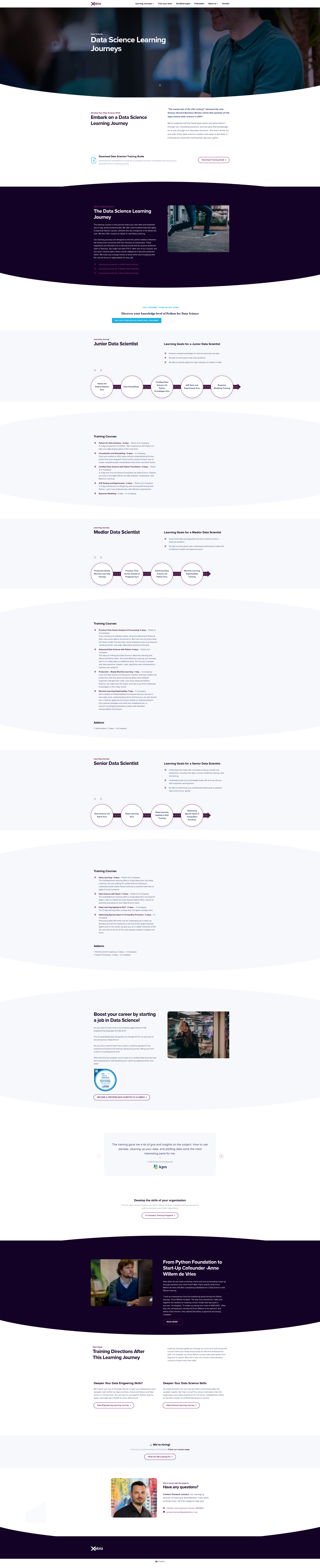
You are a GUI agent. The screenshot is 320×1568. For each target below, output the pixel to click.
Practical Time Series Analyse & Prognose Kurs (132, 574)
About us (212, 3)
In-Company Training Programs (159, 1215)
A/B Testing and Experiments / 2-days (115, 483)
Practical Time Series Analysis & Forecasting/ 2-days (122, 630)
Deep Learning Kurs (131, 815)
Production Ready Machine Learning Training (102, 574)
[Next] (221, 1156)
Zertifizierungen (183, 3)
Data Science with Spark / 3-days (113, 894)
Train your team (165, 3)
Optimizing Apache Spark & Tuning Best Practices (192, 815)
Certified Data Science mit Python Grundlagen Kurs (162, 387)
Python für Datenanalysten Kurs (102, 386)
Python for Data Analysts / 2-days (114, 443)
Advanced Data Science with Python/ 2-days (118, 649)
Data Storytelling (131, 386)
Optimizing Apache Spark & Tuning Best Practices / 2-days (125, 915)
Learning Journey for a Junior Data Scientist (118, 264)
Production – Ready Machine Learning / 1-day (119, 672)
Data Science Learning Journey (180, 1405)
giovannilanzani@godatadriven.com (182, 1512)
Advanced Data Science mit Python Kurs (162, 574)
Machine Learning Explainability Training (192, 574)
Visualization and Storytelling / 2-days (116, 453)
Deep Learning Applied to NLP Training (162, 815)
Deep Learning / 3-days (109, 877)
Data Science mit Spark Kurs (102, 815)
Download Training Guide (213, 160)
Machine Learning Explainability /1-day (116, 691)
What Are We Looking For (159, 1457)
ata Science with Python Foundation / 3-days (128, 467)
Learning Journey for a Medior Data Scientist (119, 269)
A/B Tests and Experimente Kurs (192, 387)
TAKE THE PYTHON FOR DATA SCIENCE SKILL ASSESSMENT (136, 320)
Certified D (103, 467)
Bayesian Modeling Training (222, 387)
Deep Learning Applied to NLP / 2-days (116, 907)
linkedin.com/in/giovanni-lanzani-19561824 (185, 1508)
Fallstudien (199, 3)
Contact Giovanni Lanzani (176, 1494)
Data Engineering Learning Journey (113, 1405)
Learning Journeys (143, 3)
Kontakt (225, 3)
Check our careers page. (179, 1449)
